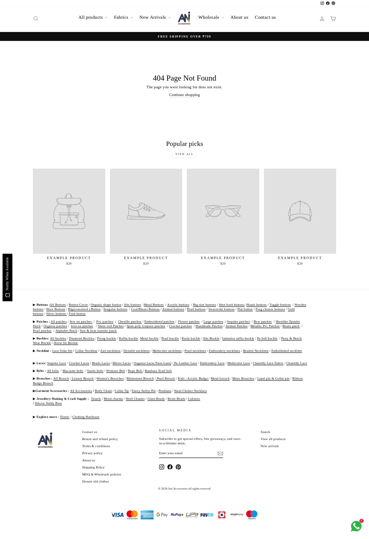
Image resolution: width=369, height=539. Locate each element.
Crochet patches (180, 326)
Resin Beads (176, 398)
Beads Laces (101, 363)
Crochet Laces (79, 363)
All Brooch (61, 378)
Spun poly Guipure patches (146, 326)
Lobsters (194, 398)
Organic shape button (106, 304)
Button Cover (78, 304)
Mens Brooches (243, 378)
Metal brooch (220, 378)
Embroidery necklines (224, 350)
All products (91, 17)
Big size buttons (204, 304)
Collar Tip (122, 391)
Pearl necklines (195, 350)
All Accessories (81, 391)
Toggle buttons (280, 304)
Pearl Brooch (165, 378)
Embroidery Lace (212, 363)
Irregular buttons (115, 309)
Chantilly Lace (296, 363)
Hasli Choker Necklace (190, 391)
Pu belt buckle (267, 338)
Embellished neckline (286, 350)
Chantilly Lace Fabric (268, 363)
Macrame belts (73, 370)
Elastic (65, 417)
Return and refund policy (100, 439)
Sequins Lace (56, 363)
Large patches (213, 321)
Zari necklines (110, 350)
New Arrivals (153, 17)
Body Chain (103, 391)
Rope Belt (135, 370)
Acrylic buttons (178, 304)
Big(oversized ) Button (84, 309)
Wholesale (209, 17)
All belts (53, 370)
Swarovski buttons (221, 309)
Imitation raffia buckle (238, 338)
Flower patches (188, 321)
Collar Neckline (86, 350)
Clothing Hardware (86, 417)
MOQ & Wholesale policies (101, 474)
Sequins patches (238, 321)
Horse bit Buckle (66, 343)
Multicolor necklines (167, 350)
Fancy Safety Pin (144, 391)
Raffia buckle (128, 338)
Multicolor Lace (238, 363)
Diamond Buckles (81, 338)
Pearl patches (42, 330)
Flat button (245, 309)
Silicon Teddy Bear (48, 403)
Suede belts (95, 370)
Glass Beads (156, 398)
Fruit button (77, 313)
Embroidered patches (159, 321)
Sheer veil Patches (111, 326)
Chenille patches (130, 321)
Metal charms (113, 398)
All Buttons (58, 304)
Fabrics (122, 17)
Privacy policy (92, 453)
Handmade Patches (209, 326)
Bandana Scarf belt (158, 370)
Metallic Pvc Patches (265, 326)
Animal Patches (236, 326)
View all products (273, 439)
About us (239, 17)
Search (265, 432)
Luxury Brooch (82, 378)
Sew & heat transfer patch (98, 330)
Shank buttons (256, 304)
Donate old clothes (95, 481)
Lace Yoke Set (62, 350)
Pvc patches (104, 321)
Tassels (96, 398)
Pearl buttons (196, 309)
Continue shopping (184, 95)
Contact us (265, 17)
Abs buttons (132, 304)
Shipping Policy (93, 467)
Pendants (165, 391)
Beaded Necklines (256, 350)
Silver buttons (56, 313)
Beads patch (291, 326)
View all (185, 154)
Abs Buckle (211, 338)
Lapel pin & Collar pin (273, 378)
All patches (59, 321)
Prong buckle (106, 338)
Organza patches (55, 326)
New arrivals (270, 446)
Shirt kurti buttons (232, 304)
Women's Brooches (110, 378)
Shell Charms (135, 398)
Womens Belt (115, 370)
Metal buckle (149, 338)
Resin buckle (191, 338)
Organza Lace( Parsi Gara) (152, 363)
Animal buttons (173, 309)
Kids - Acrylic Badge (193, 378)
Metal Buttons (154, 304)
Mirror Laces (122, 363)
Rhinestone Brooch (140, 378)
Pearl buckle (170, 338)
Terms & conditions (96, 446)
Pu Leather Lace (185, 363)
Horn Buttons (55, 309)
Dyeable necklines (136, 350)
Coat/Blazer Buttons (145, 309)
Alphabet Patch (66, 330)
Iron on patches (82, 326)
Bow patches (263, 321)
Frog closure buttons (270, 309)
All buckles (58, 338)
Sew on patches (81, 321)
